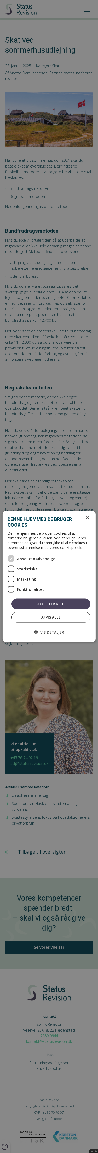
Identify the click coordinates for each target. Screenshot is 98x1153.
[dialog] (48, 576)
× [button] (87, 517)
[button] (49, 632)
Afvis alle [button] (50, 617)
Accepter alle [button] (50, 603)
